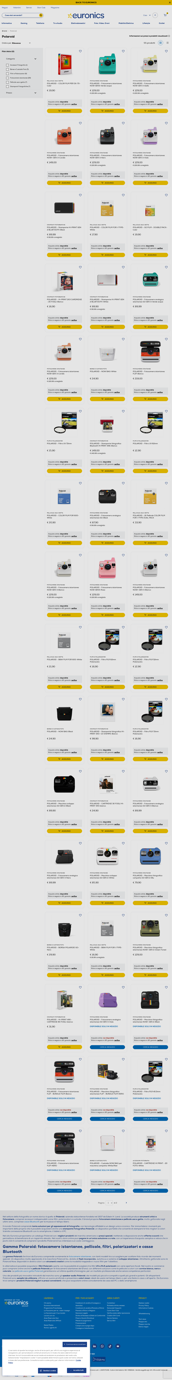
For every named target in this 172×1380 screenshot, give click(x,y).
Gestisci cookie (49, 1371)
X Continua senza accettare (74, 1344)
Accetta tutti (78, 1370)
